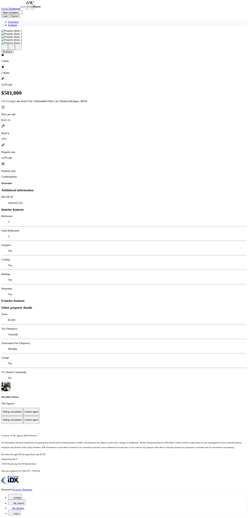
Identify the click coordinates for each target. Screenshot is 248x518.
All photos (7, 52)
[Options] (4, 47)
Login (5, 16)
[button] (124, 30)
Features (12, 25)
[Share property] (18, 47)
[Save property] (11, 47)
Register (15, 16)
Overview (13, 22)
